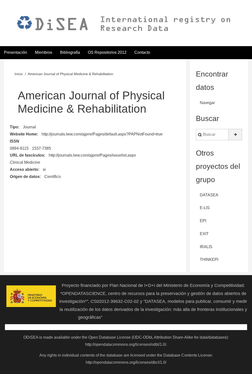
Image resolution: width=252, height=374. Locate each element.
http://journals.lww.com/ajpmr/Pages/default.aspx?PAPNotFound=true (102, 134)
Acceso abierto (24, 169)
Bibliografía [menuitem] (70, 52)
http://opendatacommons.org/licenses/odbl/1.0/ (125, 344)
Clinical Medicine (25, 162)
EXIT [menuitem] (204, 234)
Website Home (23, 134)
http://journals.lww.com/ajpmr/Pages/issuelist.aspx (92, 155)
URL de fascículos (27, 155)
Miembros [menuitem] (43, 52)
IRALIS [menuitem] (206, 247)
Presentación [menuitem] (15, 52)
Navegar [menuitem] (207, 103)
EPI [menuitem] (203, 221)
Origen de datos (25, 176)
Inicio (19, 74)
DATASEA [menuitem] (209, 195)
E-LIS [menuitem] (205, 208)
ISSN (14, 141)
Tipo (14, 127)
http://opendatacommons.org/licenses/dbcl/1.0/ (126, 362)
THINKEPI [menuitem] (209, 259)
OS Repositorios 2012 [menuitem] (107, 52)
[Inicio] (122, 23)
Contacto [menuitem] (142, 52)
